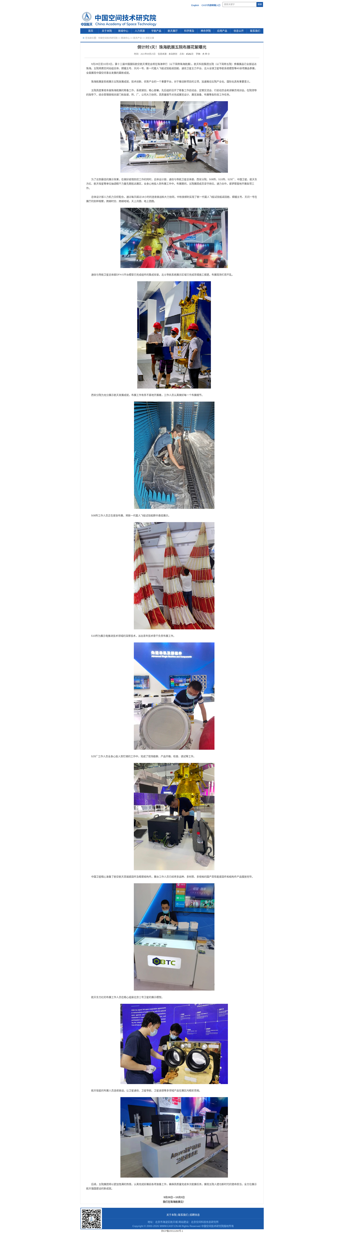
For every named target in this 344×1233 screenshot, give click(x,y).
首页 (90, 31)
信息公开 (239, 31)
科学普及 (189, 31)
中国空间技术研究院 (108, 38)
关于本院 (107, 31)
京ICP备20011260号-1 (172, 1231)
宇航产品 (156, 31)
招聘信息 (195, 1215)
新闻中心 (123, 31)
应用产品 (222, 31)
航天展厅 (173, 31)
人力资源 (140, 31)
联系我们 (255, 31)
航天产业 (137, 38)
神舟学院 (206, 31)
